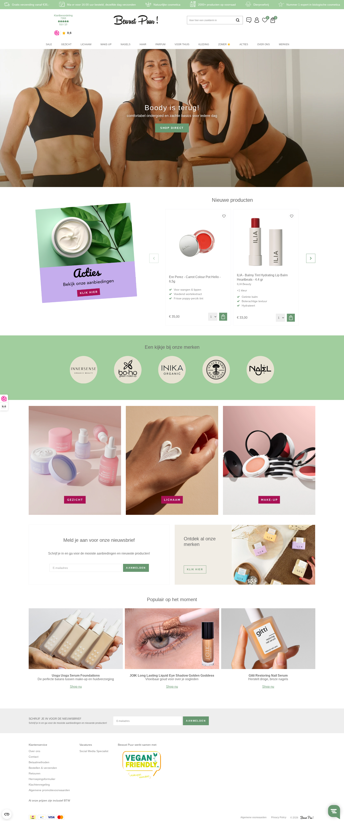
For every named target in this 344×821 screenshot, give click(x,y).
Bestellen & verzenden (43, 767)
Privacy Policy (278, 817)
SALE (49, 44)
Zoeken (238, 20)
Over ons (263, 44)
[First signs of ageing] (84, 384)
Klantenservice (249, 20)
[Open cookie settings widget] (7, 814)
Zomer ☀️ (224, 44)
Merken (284, 44)
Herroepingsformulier (42, 779)
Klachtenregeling (39, 784)
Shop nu (76, 686)
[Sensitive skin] (128, 384)
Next (310, 258)
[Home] (136, 20)
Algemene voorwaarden (253, 817)
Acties (243, 44)
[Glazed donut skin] (268, 668)
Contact (33, 756)
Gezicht (66, 44)
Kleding (203, 44)
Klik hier (195, 569)
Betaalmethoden (39, 762)
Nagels (125, 44)
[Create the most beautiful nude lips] (172, 668)
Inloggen (257, 20)
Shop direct (172, 127)
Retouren (34, 773)
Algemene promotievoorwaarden (49, 790)
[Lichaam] (172, 513)
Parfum (160, 44)
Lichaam (86, 44)
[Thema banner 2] (269, 513)
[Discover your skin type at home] (76, 668)
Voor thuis (182, 44)
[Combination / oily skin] (172, 384)
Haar (143, 44)
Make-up (106, 44)
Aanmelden (136, 567)
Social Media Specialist (93, 751)
